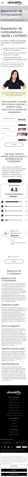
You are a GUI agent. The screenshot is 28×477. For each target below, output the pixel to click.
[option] (14, 238)
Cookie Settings (14, 466)
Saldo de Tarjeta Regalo (14, 434)
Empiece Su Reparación (14, 397)
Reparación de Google (14, 405)
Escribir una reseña (15, 180)
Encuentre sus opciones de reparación (12, 64)
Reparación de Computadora (14, 413)
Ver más (14, 144)
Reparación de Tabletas (14, 410)
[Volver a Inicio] (16, 3)
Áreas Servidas (14, 426)
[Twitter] (5, 447)
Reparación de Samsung (14, 402)
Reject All (14, 470)
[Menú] (2, 3)
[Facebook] (2, 447)
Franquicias (14, 423)
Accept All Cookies (14, 474)
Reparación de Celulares (14, 407)
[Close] (26, 454)
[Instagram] (12, 447)
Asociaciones (14, 420)
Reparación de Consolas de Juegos (14, 415)
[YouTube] (9, 447)
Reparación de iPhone (14, 399)
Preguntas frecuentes (14, 432)
